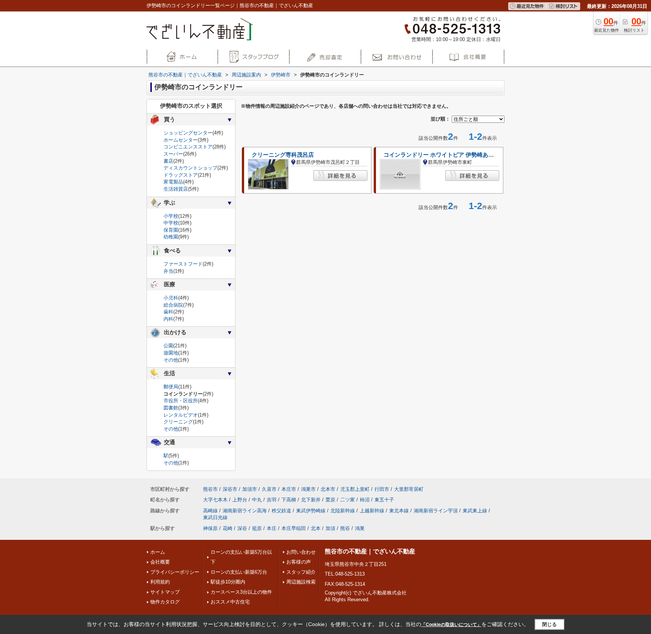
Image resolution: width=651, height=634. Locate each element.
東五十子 (384, 500)
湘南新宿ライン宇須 (436, 510)
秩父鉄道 (281, 510)
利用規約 (160, 582)
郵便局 (171, 387)
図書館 (171, 408)
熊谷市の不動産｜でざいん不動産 (370, 551)
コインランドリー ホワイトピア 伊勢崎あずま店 (444, 155)
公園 (168, 345)
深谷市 (230, 489)
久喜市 (269, 489)
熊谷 (345, 528)
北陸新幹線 (342, 510)
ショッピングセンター (188, 133)
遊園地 (171, 353)
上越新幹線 (372, 510)
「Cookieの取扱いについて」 (451, 624)
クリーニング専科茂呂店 (283, 155)
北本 (316, 528)
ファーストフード (183, 264)
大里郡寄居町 (408, 489)
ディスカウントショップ (190, 168)
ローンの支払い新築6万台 (239, 572)
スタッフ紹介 (301, 572)
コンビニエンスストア (188, 147)
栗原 (330, 500)
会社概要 (160, 562)
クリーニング (178, 422)
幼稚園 (171, 237)
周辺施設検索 (301, 582)
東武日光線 (215, 517)
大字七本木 (215, 500)
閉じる (549, 624)
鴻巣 (360, 528)
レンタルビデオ (181, 415)
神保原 (210, 528)
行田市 (381, 489)
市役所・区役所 (181, 400)
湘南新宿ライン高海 (245, 510)
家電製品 (173, 182)
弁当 (168, 271)
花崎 (227, 528)
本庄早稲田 (293, 528)
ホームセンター (181, 140)
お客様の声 (298, 562)
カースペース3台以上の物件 (241, 592)
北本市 (328, 489)
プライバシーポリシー (174, 572)
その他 (171, 360)
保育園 (171, 230)
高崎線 (210, 510)
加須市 (249, 489)
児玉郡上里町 (355, 489)
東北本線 (399, 510)
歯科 (168, 312)
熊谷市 (210, 489)
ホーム (157, 552)
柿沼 (365, 500)
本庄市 (288, 489)
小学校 (171, 216)
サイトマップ (165, 592)
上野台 (239, 500)
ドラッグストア (181, 175)
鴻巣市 (308, 489)
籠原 (257, 528)
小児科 (171, 298)
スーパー (173, 154)
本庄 (272, 528)
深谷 (242, 528)
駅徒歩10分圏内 (228, 582)
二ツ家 (347, 500)
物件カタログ (165, 602)
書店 (168, 161)
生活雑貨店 (176, 189)
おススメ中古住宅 (230, 602)
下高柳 (288, 500)
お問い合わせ (301, 552)
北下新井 (311, 500)
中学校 (171, 223)
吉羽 (272, 500)
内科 (168, 319)
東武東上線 (475, 510)
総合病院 (173, 305)
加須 (330, 528)
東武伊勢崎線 (311, 510)
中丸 (257, 500)
